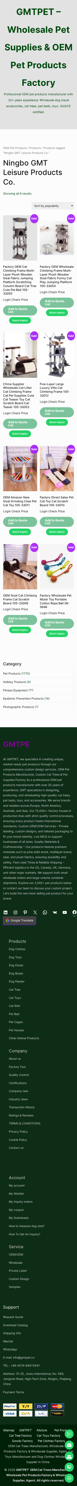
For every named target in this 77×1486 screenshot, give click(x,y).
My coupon (16, 1209)
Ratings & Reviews (21, 1115)
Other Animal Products (24, 1038)
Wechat (8, 1341)
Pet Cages (16, 1022)
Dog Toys (15, 957)
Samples (14, 1287)
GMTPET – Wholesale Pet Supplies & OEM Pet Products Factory (39, 47)
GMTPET (25, 1430)
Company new (18, 1091)
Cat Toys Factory (48, 1435)
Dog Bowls (16, 973)
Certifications (17, 1083)
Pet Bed (14, 1014)
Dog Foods (16, 965)
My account (17, 1185)
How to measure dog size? (26, 1226)
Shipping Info (12, 1333)
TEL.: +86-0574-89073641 (21, 1365)
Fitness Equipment (15, 690)
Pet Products (12, 673)
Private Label (17, 1270)
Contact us (16, 1147)
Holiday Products (14, 682)
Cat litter (14, 1005)
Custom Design (19, 1279)
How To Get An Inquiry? (24, 1234)
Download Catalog (15, 1325)
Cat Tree (14, 989)
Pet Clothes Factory (51, 1441)
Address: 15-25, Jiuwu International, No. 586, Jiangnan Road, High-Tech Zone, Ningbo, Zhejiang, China (37, 1379)
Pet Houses (16, 1030)
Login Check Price (15, 299)
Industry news (18, 1099)
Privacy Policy (18, 1131)
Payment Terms (13, 1392)
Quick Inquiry (20, 320)
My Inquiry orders (20, 1201)
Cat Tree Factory (20, 1435)
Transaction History (22, 1107)
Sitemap (8, 1430)
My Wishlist (16, 1193)
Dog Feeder (16, 981)
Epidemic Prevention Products (23, 698)
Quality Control (19, 1074)
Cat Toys (15, 997)
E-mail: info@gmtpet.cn (18, 1357)
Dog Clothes (17, 949)
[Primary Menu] (38, 122)
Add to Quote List (18, 310)
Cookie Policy (18, 1139)
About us (15, 1058)
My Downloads (19, 1217)
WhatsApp (10, 1349)
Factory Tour (17, 1067)
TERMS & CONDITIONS (24, 1123)
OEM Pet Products (15, 148)
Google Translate (22, 920)
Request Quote (13, 1317)
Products (35, 148)
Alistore (42, 1430)
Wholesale (15, 1262)
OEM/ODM (16, 1254)
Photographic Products (18, 707)
